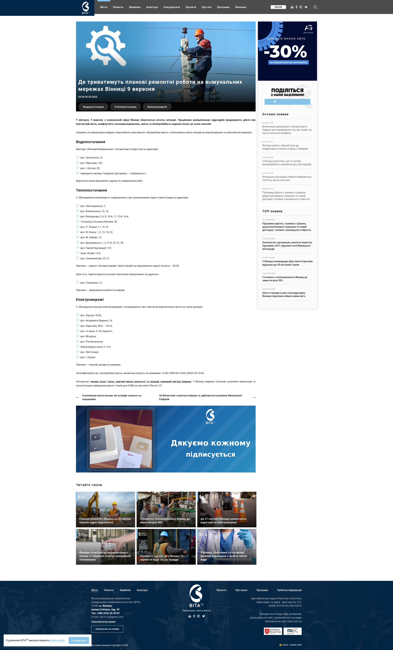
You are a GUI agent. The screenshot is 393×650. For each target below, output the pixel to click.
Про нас (207, 7)
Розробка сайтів (296, 645)
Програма (223, 7)
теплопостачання (126, 106)
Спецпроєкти (171, 7)
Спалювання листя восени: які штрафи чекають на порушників (111, 397)
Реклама (240, 7)
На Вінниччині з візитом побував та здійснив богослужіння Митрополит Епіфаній (200, 397)
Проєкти (191, 7)
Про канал (241, 590)
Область (118, 7)
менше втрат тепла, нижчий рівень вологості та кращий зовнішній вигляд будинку (141, 381)
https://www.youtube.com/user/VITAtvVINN (166, 439)
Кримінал (135, 7)
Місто (103, 7)
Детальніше (287, 128)
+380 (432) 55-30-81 (108, 613)
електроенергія (158, 106)
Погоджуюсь (78, 640)
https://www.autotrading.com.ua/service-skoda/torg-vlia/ (287, 51)
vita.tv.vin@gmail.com (111, 616)
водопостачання (94, 106)
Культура (152, 7)
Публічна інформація (289, 590)
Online (278, 7)
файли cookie (57, 640)
